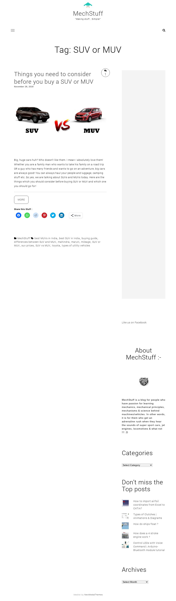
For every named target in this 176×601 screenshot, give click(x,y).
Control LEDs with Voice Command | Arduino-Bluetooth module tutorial (149, 547)
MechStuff (88, 13)
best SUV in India (69, 238)
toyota (56, 245)
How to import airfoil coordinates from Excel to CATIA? (149, 505)
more (23, 201)
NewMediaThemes (93, 595)
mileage (86, 242)
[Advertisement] (143, 184)
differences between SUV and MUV (35, 242)
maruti (75, 242)
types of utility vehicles (76, 245)
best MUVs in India (46, 238)
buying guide (89, 238)
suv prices (27, 245)
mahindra (64, 242)
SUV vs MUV (43, 245)
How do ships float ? (145, 524)
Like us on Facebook (134, 322)
